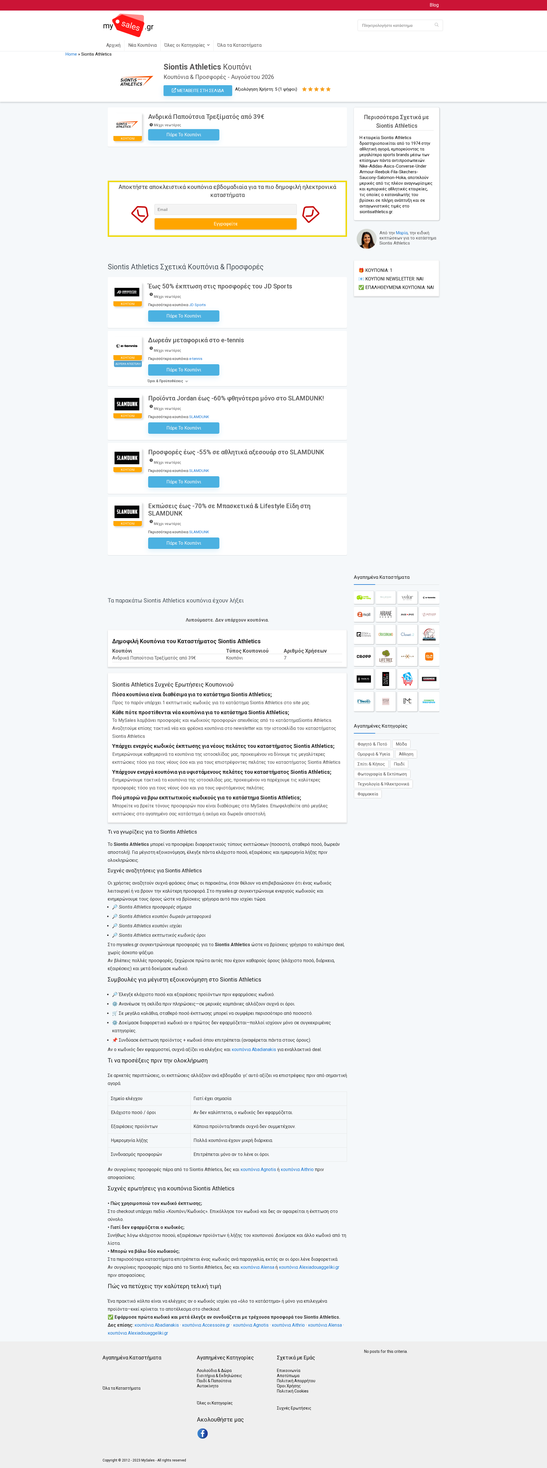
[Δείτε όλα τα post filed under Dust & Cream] (386, 679)
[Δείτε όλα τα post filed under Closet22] (407, 634)
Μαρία (402, 232)
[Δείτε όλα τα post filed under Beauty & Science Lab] (386, 597)
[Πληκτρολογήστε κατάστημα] (436, 25)
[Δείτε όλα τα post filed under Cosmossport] (429, 679)
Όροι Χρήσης (289, 1386)
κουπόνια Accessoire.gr (206, 1325)
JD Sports (197, 305)
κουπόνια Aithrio (297, 1169)
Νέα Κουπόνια (142, 45)
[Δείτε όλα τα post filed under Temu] (429, 656)
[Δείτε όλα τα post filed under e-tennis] (429, 597)
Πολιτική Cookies (293, 1391)
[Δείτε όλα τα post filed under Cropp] (364, 656)
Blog (434, 5)
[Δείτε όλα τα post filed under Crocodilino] (386, 634)
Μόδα (401, 744)
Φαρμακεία (368, 794)
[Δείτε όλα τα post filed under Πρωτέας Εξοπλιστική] (429, 634)
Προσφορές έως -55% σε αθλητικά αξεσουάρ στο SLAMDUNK (236, 452)
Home (71, 54)
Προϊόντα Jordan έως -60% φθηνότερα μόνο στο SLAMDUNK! (236, 398)
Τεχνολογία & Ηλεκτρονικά (383, 784)
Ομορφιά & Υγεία (374, 754)
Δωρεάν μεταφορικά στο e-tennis (196, 340)
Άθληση (406, 754)
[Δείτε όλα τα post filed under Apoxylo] (407, 656)
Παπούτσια (221, 1381)
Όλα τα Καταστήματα (239, 45)
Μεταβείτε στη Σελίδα (200, 90)
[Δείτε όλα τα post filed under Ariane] (386, 614)
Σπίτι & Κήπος (371, 764)
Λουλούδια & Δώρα (214, 1370)
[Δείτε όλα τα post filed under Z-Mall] (364, 614)
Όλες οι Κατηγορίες (184, 45)
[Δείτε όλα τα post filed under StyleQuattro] (386, 701)
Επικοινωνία (288, 1370)
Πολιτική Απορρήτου (296, 1381)
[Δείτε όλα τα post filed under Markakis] (429, 614)
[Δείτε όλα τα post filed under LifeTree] (386, 656)
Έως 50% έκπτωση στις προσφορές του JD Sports (220, 286)
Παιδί (399, 764)
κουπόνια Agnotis (258, 1169)
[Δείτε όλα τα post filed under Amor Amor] (407, 614)
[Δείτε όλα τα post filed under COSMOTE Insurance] (429, 701)
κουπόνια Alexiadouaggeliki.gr (309, 1267)
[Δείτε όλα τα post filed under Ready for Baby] (364, 597)
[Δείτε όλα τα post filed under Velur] (407, 597)
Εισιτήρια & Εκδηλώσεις (219, 1375)
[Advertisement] (396, 433)
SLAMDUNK (199, 417)
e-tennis (195, 359)
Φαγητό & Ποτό (372, 744)
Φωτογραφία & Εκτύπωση (382, 774)
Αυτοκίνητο (208, 1386)
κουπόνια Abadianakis (254, 1049)
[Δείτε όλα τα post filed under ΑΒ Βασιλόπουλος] (407, 679)
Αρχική (113, 45)
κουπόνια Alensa (257, 1267)
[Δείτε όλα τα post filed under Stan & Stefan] (364, 634)
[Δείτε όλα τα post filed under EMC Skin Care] (407, 701)
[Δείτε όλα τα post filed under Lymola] (364, 701)
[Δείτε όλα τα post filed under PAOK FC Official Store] (364, 679)
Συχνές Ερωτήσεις (294, 1408)
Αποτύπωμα (288, 1375)
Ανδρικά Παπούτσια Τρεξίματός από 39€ (206, 116)
